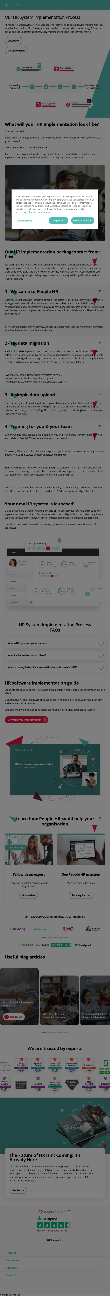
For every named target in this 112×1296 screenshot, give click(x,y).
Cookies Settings (25, 220)
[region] (55, 209)
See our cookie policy (39, 212)
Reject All (58, 220)
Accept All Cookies (83, 220)
